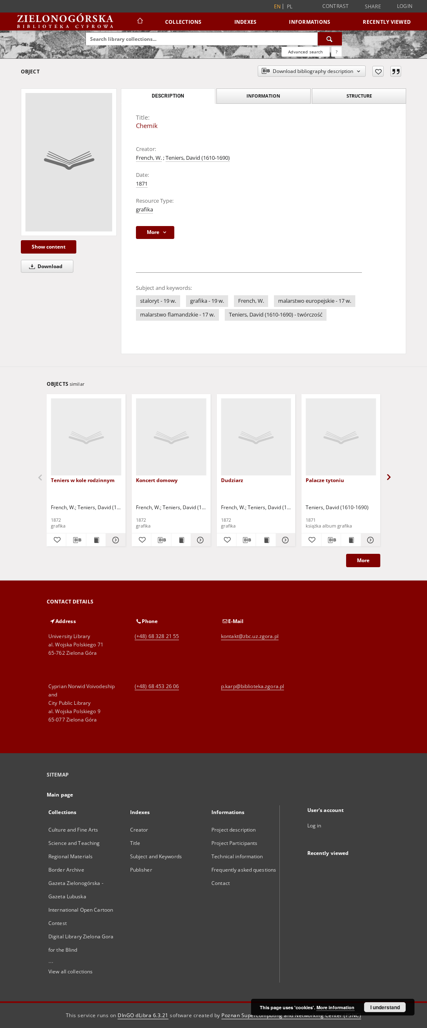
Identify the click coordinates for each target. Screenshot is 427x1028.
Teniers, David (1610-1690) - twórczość (275, 314)
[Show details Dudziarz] (284, 540)
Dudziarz (232, 480)
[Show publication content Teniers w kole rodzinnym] (95, 540)
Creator (139, 829)
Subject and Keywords (156, 856)
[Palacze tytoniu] (341, 437)
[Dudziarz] (256, 437)
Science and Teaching (74, 843)
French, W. (149, 157)
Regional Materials (70, 856)
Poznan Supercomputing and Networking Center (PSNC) (291, 1015)
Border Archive (66, 869)
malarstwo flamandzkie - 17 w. (177, 314)
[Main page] (139, 22)
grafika (144, 209)
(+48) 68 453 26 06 (157, 686)
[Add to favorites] (378, 71)
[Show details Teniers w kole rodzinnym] (114, 540)
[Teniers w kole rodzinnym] (86, 437)
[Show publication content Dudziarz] (265, 540)
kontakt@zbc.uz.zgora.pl (250, 636)
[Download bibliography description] (75, 540)
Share (373, 6)
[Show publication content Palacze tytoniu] (350, 540)
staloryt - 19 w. (158, 300)
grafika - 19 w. (207, 300)
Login (404, 6)
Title (135, 843)
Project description (233, 829)
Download (49, 266)
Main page (60, 794)
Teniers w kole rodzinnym (83, 480)
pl (290, 6)
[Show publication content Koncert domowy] (181, 540)
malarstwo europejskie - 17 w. (314, 300)
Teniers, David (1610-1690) (198, 157)
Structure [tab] (359, 96)
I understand (385, 1007)
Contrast (335, 6)
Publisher (141, 869)
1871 (142, 183)
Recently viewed (387, 21)
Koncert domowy (157, 480)
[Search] (330, 38)
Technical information (237, 856)
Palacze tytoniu (325, 480)
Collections (183, 21)
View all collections (70, 971)
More (363, 560)
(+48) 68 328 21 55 (157, 636)
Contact (220, 883)
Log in (314, 825)
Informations (309, 21)
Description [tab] (168, 96)
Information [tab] (263, 96)
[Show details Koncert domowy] (199, 540)
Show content (48, 246)
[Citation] (395, 71)
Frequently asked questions (243, 869)
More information (335, 1007)
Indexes (245, 21)
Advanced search (305, 52)
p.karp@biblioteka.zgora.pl (252, 686)
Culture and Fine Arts (73, 829)
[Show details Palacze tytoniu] (369, 540)
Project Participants (234, 843)
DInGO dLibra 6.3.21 (143, 1015)
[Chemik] (68, 162)
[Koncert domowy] (171, 437)
